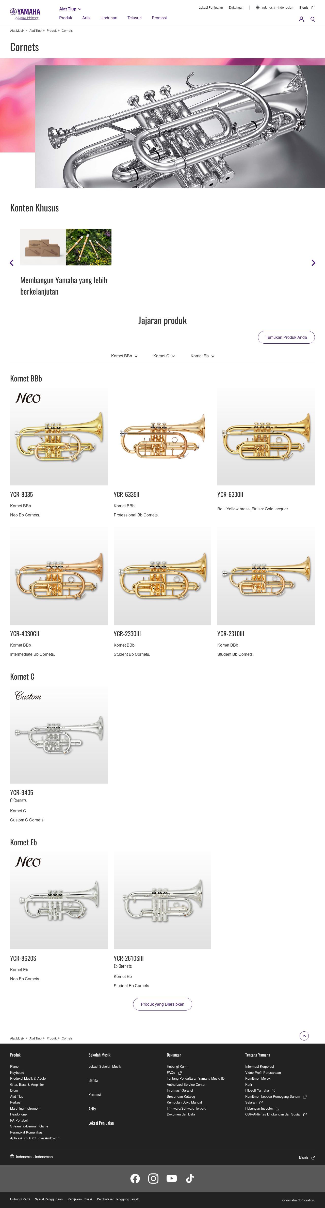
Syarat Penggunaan (49, 1199)
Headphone (18, 1114)
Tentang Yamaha (257, 1055)
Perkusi (15, 1102)
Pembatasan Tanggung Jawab (118, 1199)
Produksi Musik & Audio (28, 1078)
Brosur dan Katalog (181, 1096)
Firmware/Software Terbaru (186, 1108)
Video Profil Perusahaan (263, 1072)
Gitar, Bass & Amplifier (27, 1084)
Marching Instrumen (24, 1108)
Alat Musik (17, 30)
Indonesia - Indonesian (277, 7)
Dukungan (236, 7)
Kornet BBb (121, 356)
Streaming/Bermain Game (29, 1126)
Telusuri (134, 18)
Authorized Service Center (186, 1084)
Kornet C (161, 356)
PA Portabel (19, 1120)
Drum (14, 1090)
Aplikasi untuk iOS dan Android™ (34, 1138)
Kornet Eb (200, 356)
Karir (248, 1084)
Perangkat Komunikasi (26, 1132)
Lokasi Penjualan (211, 7)
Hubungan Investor (259, 1108)
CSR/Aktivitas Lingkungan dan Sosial (272, 1114)
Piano (14, 1066)
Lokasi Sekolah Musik (105, 1066)
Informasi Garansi (180, 1090)
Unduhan (109, 18)
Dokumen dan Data (181, 1114)
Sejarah (250, 1102)
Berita (93, 1080)
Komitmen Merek (257, 1078)
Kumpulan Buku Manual (184, 1102)
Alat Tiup (67, 9)
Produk (65, 18)
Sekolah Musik (99, 1055)
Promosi (159, 18)
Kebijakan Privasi (80, 1199)
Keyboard (17, 1072)
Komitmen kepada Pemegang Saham (272, 1096)
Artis (86, 18)
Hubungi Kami (177, 1066)
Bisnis (303, 7)
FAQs (171, 1072)
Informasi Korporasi (259, 1066)
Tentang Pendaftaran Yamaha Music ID (195, 1078)
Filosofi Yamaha (257, 1090)
